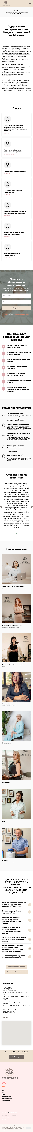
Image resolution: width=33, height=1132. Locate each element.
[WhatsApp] (3, 1083)
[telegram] (7, 1018)
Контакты (4, 1119)
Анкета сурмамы (6, 1100)
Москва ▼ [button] (4, 1086)
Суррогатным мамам (7, 1098)
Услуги (3, 1090)
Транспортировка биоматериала (10, 1115)
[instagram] (4, 1018)
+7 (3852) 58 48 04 (8, 989)
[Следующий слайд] (32, 507)
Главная (15, 10)
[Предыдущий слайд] (1, 507)
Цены (3, 1092)
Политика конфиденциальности (9, 1112)
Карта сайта (5, 1121)
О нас (3, 1110)
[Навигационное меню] (30, 3)
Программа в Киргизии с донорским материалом (13, 151)
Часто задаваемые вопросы (8, 1108)
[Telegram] (5, 1083)
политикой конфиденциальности (22, 314)
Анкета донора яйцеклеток (8, 1106)
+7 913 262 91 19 (8, 987)
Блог (3, 1104)
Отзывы (3, 1094)
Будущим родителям (6, 1096)
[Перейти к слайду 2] (16, 533)
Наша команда (5, 1117)
